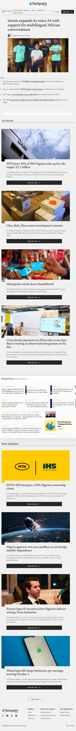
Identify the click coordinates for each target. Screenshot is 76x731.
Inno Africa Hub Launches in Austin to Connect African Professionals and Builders (31, 430)
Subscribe (66, 12)
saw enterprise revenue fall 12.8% (24, 94)
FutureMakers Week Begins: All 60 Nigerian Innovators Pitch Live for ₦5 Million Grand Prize (37, 405)
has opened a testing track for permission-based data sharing (31, 100)
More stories (35, 699)
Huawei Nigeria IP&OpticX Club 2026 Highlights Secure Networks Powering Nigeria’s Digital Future (13, 391)
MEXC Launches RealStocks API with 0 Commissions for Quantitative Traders (12, 405)
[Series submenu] (35, 10)
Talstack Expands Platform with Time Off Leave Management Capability (62, 391)
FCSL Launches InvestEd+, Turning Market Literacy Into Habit (32, 417)
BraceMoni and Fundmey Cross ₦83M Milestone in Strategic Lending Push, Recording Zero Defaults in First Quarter (12, 417)
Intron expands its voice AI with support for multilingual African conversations (34, 25)
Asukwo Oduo (25, 35)
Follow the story (32, 183)
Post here (60, 429)
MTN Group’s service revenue (32, 89)
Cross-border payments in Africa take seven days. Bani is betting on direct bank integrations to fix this (36, 344)
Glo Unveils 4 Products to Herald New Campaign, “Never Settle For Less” (63, 405)
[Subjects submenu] (29, 10)
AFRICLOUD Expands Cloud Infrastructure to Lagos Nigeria (37, 391)
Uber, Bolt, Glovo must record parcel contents (34, 225)
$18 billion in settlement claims (33, 81)
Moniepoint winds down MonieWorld (30, 284)
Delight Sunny (16, 35)
